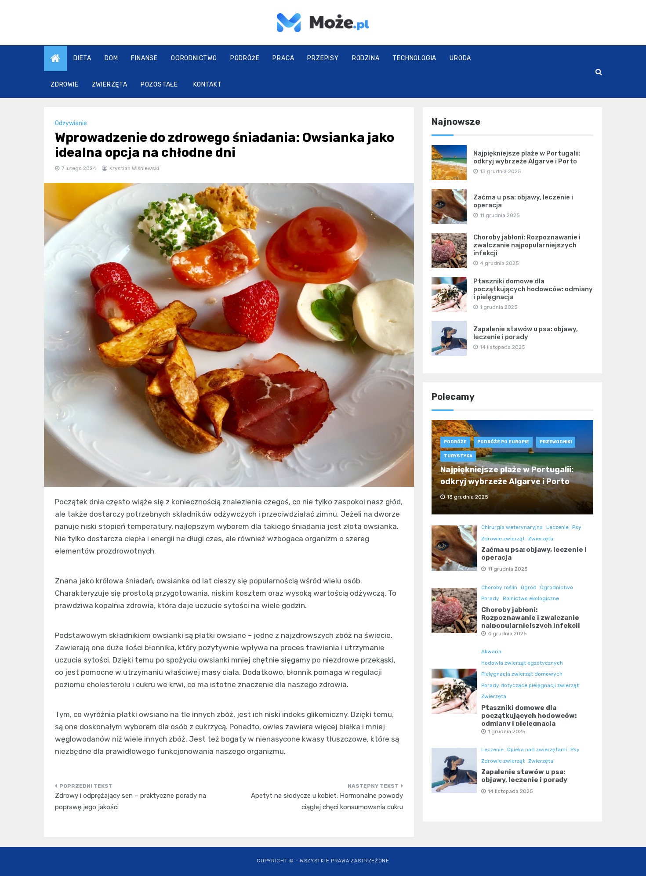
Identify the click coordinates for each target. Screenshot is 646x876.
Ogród (529, 587)
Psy (576, 527)
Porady (490, 598)
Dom (111, 58)
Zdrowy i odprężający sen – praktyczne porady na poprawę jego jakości (130, 801)
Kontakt (207, 84)
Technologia (414, 58)
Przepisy (322, 58)
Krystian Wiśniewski (134, 168)
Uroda (460, 58)
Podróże (245, 58)
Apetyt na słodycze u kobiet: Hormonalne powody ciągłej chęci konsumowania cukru (327, 801)
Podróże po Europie (503, 442)
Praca (283, 58)
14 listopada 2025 (510, 791)
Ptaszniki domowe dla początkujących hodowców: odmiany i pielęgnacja (533, 289)
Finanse (144, 58)
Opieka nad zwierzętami (537, 749)
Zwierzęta (109, 84)
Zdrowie (65, 84)
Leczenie (557, 527)
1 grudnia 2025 (507, 731)
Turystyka (458, 456)
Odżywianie (71, 123)
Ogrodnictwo (194, 58)
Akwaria (491, 651)
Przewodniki (556, 442)
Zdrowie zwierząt (503, 539)
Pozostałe (159, 84)
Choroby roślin (499, 587)
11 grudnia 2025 (508, 569)
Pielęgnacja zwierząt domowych (522, 674)
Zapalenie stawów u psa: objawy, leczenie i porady (525, 333)
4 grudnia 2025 (507, 633)
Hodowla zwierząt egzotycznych (522, 663)
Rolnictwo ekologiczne (531, 598)
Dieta (82, 58)
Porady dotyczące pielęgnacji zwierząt (530, 685)
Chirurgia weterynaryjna (512, 527)
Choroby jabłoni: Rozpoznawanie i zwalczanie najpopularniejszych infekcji (527, 245)
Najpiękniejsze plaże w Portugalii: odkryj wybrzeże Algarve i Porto (527, 157)
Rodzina (366, 58)
